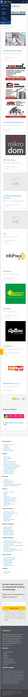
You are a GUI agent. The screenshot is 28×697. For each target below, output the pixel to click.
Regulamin (6, 657)
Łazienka (6, 505)
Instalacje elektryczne (9, 481)
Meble (19, 201)
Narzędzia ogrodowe (8, 534)
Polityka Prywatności (8, 659)
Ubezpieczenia (7, 563)
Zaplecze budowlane (8, 473)
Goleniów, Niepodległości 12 (10, 240)
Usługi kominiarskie (8, 551)
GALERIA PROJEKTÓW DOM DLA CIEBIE (13, 424)
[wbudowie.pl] (5, 2)
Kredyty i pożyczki (8, 560)
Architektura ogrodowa (9, 512)
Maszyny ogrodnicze (8, 533)
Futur (5, 234)
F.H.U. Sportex (7, 346)
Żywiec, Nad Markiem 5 (9, 26)
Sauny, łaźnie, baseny (9, 499)
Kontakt (5, 653)
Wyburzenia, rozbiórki (9, 450)
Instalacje (9, 53)
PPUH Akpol (6, 309)
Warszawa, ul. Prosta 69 (9, 278)
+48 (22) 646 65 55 (8, 280)
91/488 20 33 (7, 206)
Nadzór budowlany (8, 562)
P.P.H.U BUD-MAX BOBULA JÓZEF (13, 122)
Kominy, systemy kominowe (10, 469)
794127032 (6, 168)
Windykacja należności (9, 565)
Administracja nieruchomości (10, 541)
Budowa (5, 53)
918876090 (6, 242)
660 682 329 (7, 317)
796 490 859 (7, 28)
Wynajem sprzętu (8, 527)
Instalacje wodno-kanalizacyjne (11, 485)
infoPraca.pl (7, 271)
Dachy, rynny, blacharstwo (10, 463)
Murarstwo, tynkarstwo (9, 471)
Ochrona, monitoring (8, 544)
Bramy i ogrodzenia (8, 514)
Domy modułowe (4, 18)
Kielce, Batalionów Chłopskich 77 (11, 315)
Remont (13, 349)
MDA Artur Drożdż (9, 160)
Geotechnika (7, 447)
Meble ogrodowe (8, 516)
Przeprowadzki (7, 571)
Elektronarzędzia (8, 528)
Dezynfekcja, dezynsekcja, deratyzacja (13, 542)
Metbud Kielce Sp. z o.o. (11, 384)
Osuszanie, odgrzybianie (9, 548)
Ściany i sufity (7, 502)
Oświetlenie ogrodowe (9, 519)
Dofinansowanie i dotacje (9, 557)
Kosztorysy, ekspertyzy (9, 559)
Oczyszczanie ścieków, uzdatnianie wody (13, 545)
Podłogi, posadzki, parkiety (10, 498)
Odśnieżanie (6, 547)
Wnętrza (14, 53)
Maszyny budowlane (8, 530)
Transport (6, 573)
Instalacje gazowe (8, 482)
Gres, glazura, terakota (12, 201)
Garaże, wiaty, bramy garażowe (11, 467)
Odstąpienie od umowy (9, 661)
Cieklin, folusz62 (7, 129)
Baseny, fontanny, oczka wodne (11, 513)
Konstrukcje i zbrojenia (9, 470)
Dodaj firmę (6, 655)
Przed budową (6, 274)
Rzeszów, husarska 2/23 (9, 57)
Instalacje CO (7, 479)
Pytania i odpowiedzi (8, 652)
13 (23, 399)
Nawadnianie (7, 517)
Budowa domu (7, 457)
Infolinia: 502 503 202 (7, 694)
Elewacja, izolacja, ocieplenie (10, 464)
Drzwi (15, 236)
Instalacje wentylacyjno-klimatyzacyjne (13, 484)
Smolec (5, 428)
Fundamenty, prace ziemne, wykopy (12, 466)
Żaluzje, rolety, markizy (9, 504)
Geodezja (6, 446)
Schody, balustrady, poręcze (10, 501)
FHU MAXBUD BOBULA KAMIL (12, 51)
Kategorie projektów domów (10, 662)
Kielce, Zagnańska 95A (9, 390)
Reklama (5, 664)
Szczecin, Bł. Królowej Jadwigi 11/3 (11, 204)
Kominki (5, 493)
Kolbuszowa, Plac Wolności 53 (10, 166)
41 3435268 (7, 354)
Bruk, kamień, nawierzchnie (10, 461)
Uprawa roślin (7, 520)
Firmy (9, 2)
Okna (18, 236)
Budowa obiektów (8, 458)
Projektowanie (7, 449)
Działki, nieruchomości (9, 444)
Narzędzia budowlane (9, 531)
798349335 (6, 131)
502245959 (6, 59)
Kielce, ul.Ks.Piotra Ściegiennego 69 (12, 352)
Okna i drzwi (10, 236)
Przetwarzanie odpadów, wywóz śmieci (13, 550)
